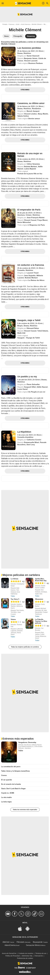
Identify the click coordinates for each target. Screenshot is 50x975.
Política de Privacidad (12, 956)
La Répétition (24, 432)
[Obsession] (29, 603)
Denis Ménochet (24, 222)
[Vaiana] (5, 623)
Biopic (20, 326)
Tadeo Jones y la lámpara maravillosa (15, 771)
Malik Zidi (21, 333)
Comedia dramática (25, 437)
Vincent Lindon (30, 114)
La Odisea (14, 579)
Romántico (36, 108)
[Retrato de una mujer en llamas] (8, 162)
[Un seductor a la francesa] (8, 273)
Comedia (21, 270)
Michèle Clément (37, 24)
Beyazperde (37, 942)
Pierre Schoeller (33, 384)
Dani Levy (31, 445)
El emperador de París (28, 209)
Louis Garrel (22, 389)
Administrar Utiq (27, 956)
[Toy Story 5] (5, 603)
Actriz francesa (25, 24)
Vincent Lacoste (31, 61)
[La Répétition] (8, 440)
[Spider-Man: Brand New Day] (29, 583)
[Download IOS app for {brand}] (21, 929)
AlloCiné (6, 942)
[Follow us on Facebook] (15, 914)
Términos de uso (40, 953)
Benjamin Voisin (30, 58)
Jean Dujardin (30, 275)
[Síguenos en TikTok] (35, 914)
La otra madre (6, 797)
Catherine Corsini (34, 440)
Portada (4, 24)
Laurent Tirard (32, 273)
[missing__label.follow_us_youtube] (8, 914)
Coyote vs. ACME (7, 793)
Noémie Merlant (30, 166)
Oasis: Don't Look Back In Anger (13, 788)
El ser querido (6, 780)
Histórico (27, 53)
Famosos (11, 24)
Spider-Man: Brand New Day (40, 579)
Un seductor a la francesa (30, 265)
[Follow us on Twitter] (22, 914)
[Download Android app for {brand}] (28, 929)
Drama (20, 53)
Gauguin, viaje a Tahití (28, 320)
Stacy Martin (43, 114)
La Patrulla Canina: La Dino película (41, 621)
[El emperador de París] (8, 218)
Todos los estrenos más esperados (25, 809)
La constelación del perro (10, 767)
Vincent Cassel (30, 220)
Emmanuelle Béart (31, 442)
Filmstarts (21, 942)
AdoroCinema (10, 945)
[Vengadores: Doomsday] (9, 752)
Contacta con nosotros (25, 953)
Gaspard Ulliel (30, 387)
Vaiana (13, 619)
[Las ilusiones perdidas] (8, 56)
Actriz (17, 24)
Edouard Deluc (33, 328)
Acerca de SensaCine (9, 953)
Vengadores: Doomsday (27, 742)
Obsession (39, 599)
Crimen (29, 215)
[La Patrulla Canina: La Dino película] (29, 623)
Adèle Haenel (42, 387)
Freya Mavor (42, 220)
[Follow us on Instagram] (28, 914)
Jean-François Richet (35, 217)
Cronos (4, 775)
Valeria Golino (23, 116)
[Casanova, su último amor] (8, 111)
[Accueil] (23, 3)
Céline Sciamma (33, 164)
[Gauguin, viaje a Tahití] (8, 328)
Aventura (21, 215)
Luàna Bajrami (30, 169)
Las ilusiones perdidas (29, 48)
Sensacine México (33, 945)
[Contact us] (42, 914)
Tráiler (13, 596)
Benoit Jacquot (33, 111)
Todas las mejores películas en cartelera (25, 647)
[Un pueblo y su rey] (8, 385)
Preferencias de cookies (25, 958)
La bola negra (6, 802)
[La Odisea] (5, 583)
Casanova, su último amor (31, 103)
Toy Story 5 (15, 599)
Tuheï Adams (42, 331)
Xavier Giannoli (33, 56)
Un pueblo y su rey (27, 376)
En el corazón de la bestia (11, 784)
